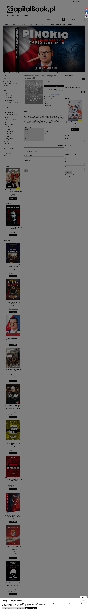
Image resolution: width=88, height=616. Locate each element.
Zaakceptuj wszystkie (31, 608)
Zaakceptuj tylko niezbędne (9, 608)
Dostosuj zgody (20, 608)
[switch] (83, 600)
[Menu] (86, 597)
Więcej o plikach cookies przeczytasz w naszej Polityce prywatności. (15, 605)
